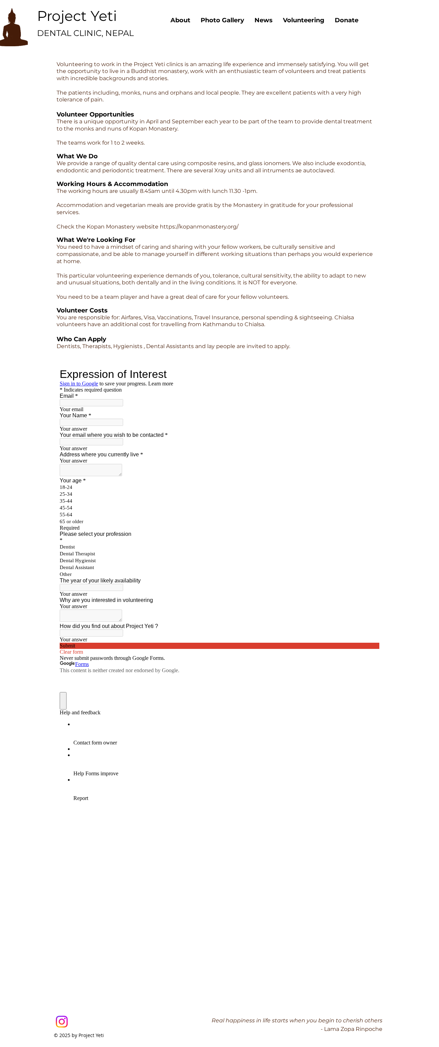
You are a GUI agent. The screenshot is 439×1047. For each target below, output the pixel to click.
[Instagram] (62, 1022)
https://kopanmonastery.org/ (199, 226)
